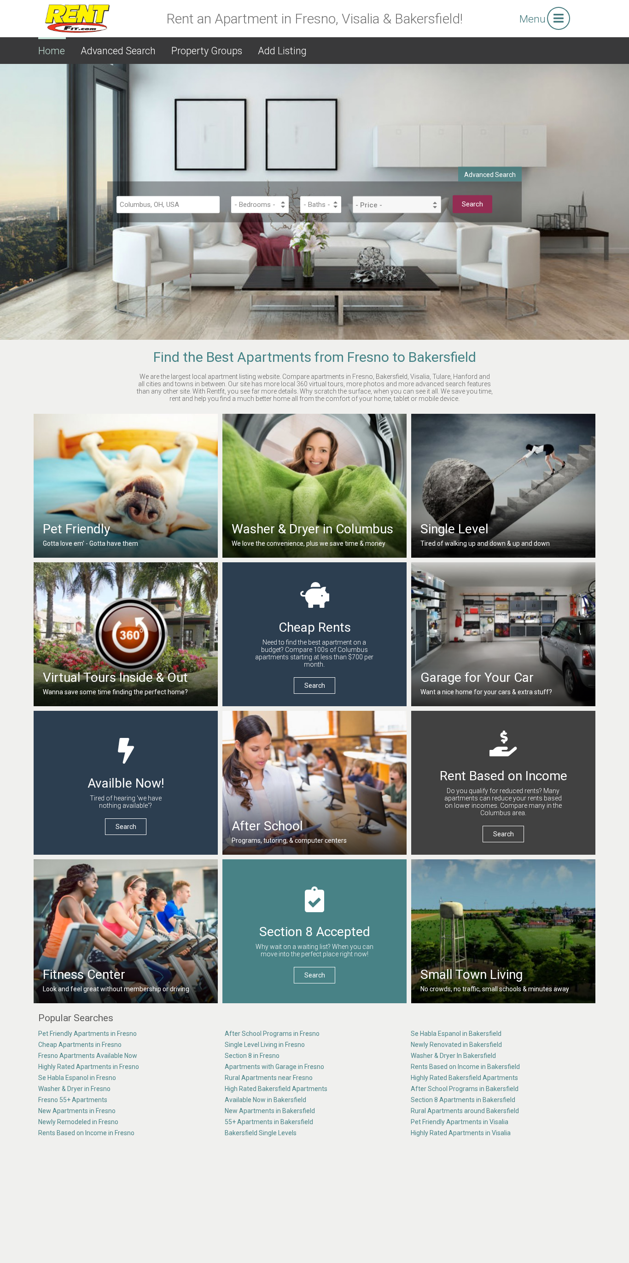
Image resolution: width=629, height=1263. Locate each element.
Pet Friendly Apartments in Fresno (87, 1033)
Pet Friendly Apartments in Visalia (459, 1122)
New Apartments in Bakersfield (270, 1110)
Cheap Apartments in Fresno (80, 1044)
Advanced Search (118, 51)
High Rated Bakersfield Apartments (276, 1088)
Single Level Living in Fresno (265, 1044)
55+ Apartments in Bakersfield (269, 1122)
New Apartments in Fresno (77, 1110)
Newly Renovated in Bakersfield (456, 1044)
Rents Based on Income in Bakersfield (465, 1066)
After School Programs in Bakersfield (464, 1088)
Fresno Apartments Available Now (87, 1055)
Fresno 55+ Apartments (72, 1099)
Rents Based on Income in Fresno (86, 1133)
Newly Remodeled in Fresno (78, 1122)
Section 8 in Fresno (252, 1055)
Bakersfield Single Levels (261, 1133)
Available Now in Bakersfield (265, 1099)
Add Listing (282, 51)
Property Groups (206, 51)
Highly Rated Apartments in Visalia (461, 1133)
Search (314, 685)
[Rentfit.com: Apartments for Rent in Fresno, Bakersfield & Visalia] (77, 18)
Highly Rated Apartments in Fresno (88, 1066)
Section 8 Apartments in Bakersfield (463, 1099)
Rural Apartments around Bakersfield (465, 1110)
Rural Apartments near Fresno (269, 1077)
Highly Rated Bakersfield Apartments (464, 1077)
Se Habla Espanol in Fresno (77, 1077)
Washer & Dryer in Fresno (74, 1088)
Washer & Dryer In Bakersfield (453, 1055)
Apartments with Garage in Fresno (274, 1066)
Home (51, 51)
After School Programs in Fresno (272, 1033)
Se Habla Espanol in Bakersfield (456, 1033)
